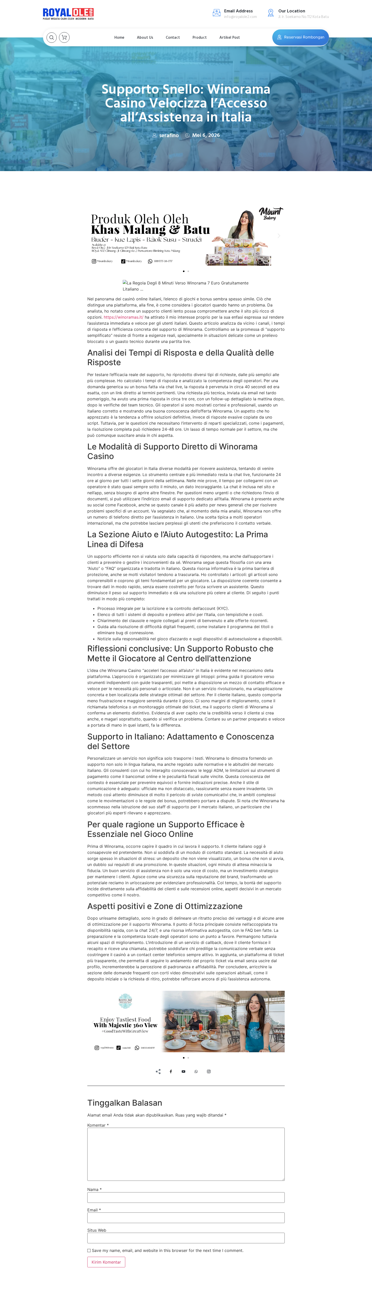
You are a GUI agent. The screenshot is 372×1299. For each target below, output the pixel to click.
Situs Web (96, 1230)
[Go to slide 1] (183, 271)
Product (200, 37)
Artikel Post (229, 37)
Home (119, 37)
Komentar (98, 1125)
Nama (94, 1189)
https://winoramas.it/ (123, 317)
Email (94, 1210)
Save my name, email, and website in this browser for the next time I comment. (167, 1250)
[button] (93, 236)
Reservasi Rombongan (304, 37)
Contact (173, 37)
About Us (145, 37)
